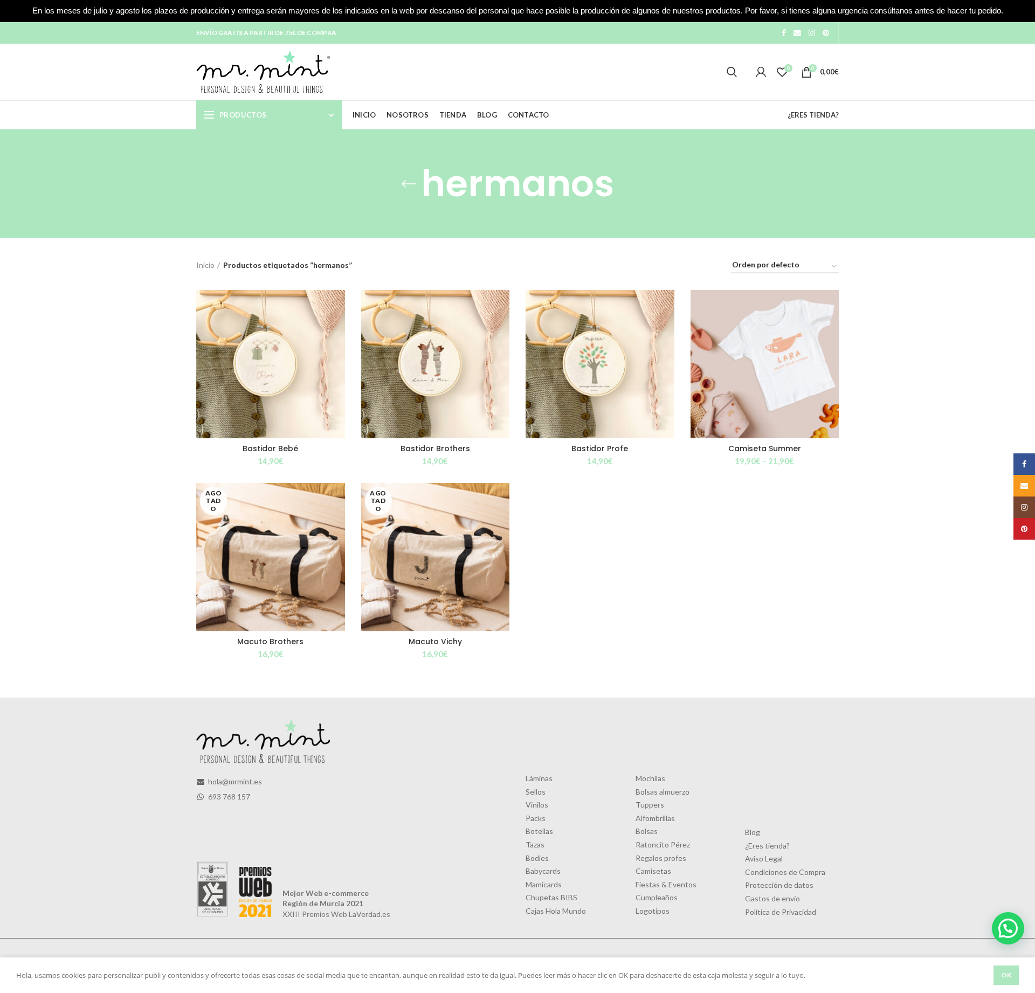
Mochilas (650, 778)
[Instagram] (812, 33)
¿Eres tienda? (767, 845)
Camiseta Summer (764, 448)
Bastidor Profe (599, 448)
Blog (752, 832)
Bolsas (647, 831)
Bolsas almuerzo (662, 791)
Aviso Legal (764, 858)
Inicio (205, 265)
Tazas (535, 844)
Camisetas (653, 870)
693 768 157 (228, 796)
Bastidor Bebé (270, 448)
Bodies (537, 858)
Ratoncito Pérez (663, 844)
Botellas (539, 831)
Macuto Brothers (270, 641)
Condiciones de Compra (785, 872)
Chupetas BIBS (551, 897)
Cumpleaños (657, 897)
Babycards (543, 870)
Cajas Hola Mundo (556, 910)
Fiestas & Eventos (666, 884)
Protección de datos (779, 884)
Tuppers (650, 804)
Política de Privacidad (780, 911)
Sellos (536, 791)
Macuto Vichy (435, 641)
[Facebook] (784, 33)
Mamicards (544, 884)
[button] (1008, 928)
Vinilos (537, 804)
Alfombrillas (655, 818)
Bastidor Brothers (435, 448)
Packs (536, 818)
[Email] (797, 33)
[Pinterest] (826, 33)
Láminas (539, 778)
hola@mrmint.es (234, 781)
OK (1006, 975)
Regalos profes (661, 858)
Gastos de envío (772, 898)
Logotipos (653, 910)
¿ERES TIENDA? (813, 115)
